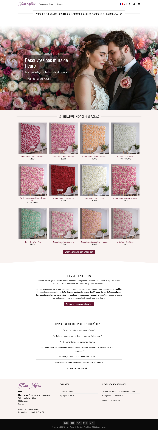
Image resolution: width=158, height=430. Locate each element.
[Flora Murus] (27, 4)
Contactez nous (66, 391)
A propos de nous (67, 396)
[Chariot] (138, 4)
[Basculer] (61, 330)
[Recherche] (134, 4)
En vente (60, 4)
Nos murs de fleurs (46, 4)
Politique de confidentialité (113, 396)
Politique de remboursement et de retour (118, 391)
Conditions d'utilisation (111, 400)
